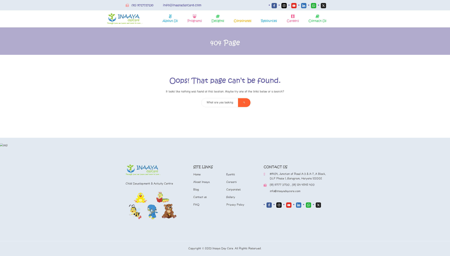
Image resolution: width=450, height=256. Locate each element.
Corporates (242, 21)
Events (230, 174)
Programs (194, 21)
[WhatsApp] (313, 5)
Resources (269, 21)
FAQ (196, 204)
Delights (217, 21)
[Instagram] (284, 5)
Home (197, 174)
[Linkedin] (303, 5)
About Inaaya (201, 182)
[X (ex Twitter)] (323, 5)
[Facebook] (274, 5)
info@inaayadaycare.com (182, 5)
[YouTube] (294, 5)
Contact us (200, 197)
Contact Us (317, 21)
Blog (196, 189)
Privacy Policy (235, 204)
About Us (170, 21)
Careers (293, 21)
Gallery (230, 197)
